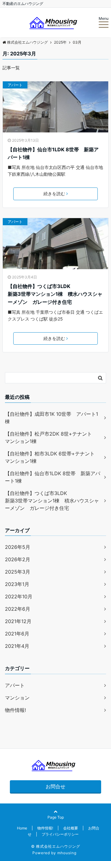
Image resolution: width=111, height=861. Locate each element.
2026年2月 (17, 559)
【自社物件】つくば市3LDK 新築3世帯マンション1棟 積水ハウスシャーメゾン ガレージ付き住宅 (55, 294)
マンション (17, 698)
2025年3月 (17, 572)
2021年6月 (17, 634)
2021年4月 (17, 646)
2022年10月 (18, 596)
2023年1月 (17, 584)
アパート (15, 85)
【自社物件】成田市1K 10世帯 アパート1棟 (51, 417)
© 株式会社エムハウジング (55, 846)
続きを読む (54, 193)
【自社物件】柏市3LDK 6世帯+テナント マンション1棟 (52, 457)
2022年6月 (17, 609)
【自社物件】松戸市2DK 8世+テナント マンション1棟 (51, 437)
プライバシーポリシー (60, 834)
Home (22, 828)
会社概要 (70, 828)
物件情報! (15, 710)
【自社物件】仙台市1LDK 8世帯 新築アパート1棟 (53, 153)
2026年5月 (17, 547)
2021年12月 (18, 621)
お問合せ (55, 786)
